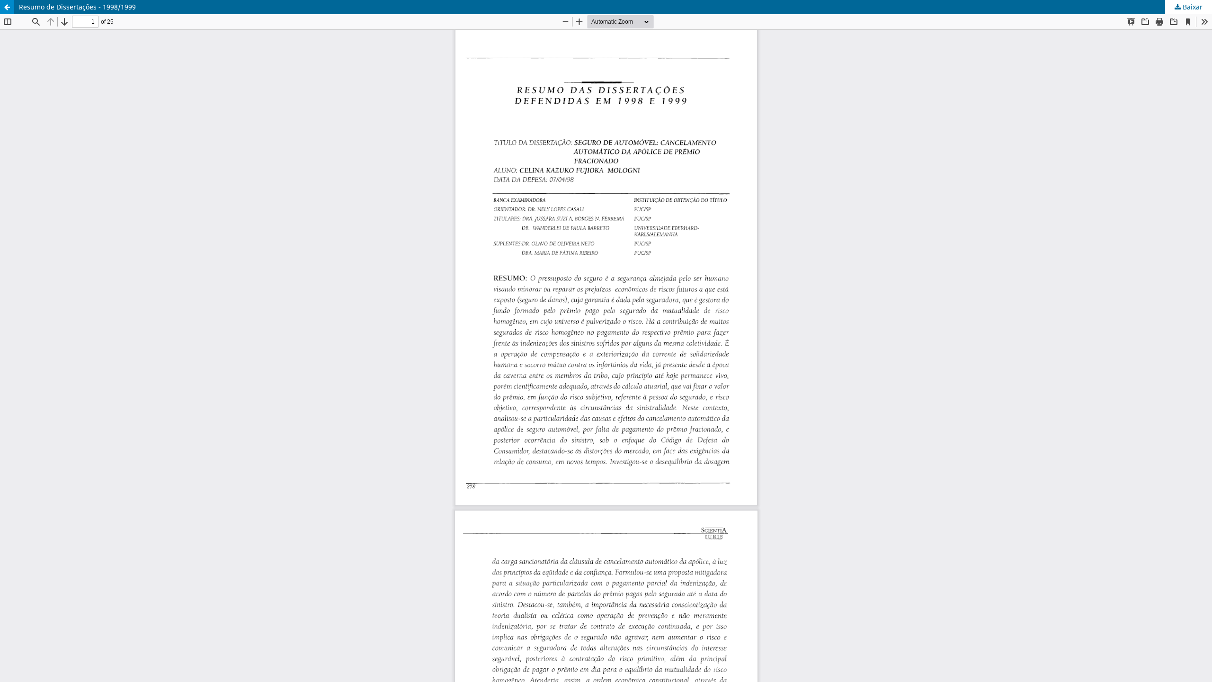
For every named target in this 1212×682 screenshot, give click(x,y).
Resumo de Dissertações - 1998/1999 (77, 6)
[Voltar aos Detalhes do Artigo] (7, 7)
